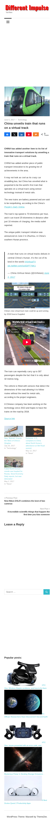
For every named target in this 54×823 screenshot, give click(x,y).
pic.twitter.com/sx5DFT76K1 (22, 266)
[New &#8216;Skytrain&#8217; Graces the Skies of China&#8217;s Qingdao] (13, 431)
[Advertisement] (27, 54)
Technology (22, 120)
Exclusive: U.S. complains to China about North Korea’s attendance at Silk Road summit (35, 443)
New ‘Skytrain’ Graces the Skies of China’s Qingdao (13, 440)
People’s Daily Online (14, 207)
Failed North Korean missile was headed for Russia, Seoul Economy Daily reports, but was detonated (13, 474)
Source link (9, 418)
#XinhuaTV (30, 262)
